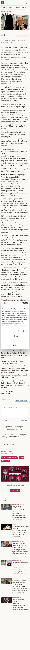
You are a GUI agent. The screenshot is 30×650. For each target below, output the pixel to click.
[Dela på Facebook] (1, 444)
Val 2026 (25, 7)
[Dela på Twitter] (4, 444)
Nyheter (4, 7)
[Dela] (2, 35)
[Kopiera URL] (10, 444)
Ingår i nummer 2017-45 (9, 457)
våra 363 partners (11, 311)
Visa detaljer (21, 331)
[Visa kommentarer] (4, 35)
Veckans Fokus (14, 7)
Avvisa (15, 346)
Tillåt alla (15, 336)
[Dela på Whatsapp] (13, 444)
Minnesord (9, 11)
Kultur (3, 11)
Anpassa (14, 341)
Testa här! (15, 490)
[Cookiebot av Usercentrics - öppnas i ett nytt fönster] (21, 303)
